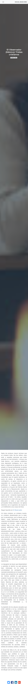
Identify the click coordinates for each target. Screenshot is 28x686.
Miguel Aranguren (21, 2)
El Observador (14, 57)
